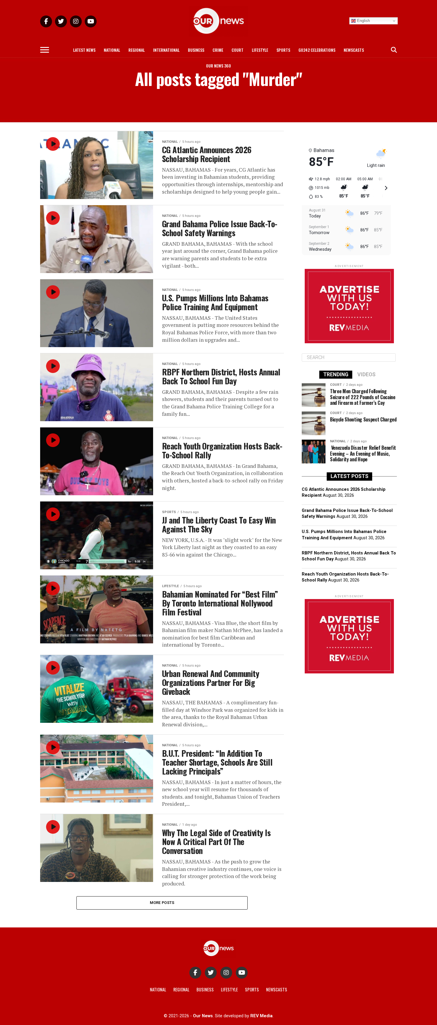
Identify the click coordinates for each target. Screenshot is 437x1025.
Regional (136, 50)
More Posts (162, 902)
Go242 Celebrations (316, 50)
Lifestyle (260, 50)
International (166, 50)
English (363, 20)
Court (237, 50)
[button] (317, 188)
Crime (218, 50)
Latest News (84, 50)
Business (196, 50)
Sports (283, 50)
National (112, 50)
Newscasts (354, 50)
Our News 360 (218, 65)
